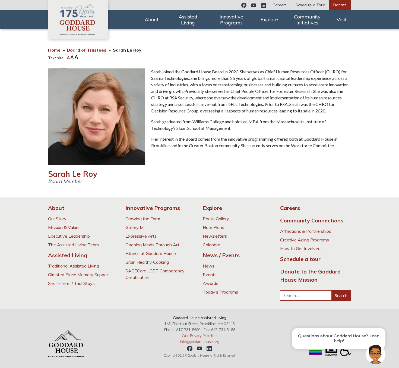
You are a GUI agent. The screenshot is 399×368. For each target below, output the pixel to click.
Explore (269, 19)
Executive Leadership (69, 236)
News (208, 266)
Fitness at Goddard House (150, 253)
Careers (280, 4)
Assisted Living (188, 20)
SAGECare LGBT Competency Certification (155, 274)
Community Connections (311, 220)
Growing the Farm (142, 218)
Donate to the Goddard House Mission (310, 275)
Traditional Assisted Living (73, 266)
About (152, 19)
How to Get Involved (300, 248)
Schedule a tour (300, 259)
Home (54, 50)
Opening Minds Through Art (152, 244)
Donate (340, 4)
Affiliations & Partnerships (305, 231)
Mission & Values (64, 227)
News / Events (221, 255)
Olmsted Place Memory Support (79, 274)
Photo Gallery (216, 218)
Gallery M (134, 227)
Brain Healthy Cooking (147, 262)
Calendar (271, 10)
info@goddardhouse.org (199, 341)
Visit (342, 19)
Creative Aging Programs (304, 240)
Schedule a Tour (310, 4)
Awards (210, 283)
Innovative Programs (231, 20)
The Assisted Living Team (73, 244)
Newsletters (215, 236)
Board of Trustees (86, 50)
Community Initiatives (307, 20)
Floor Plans (213, 227)
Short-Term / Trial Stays (71, 283)
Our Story (57, 218)
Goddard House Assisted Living (78, 19)
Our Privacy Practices (199, 335)
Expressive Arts (141, 236)
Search (341, 295)
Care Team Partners (284, 23)
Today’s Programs (220, 292)
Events (210, 274)
